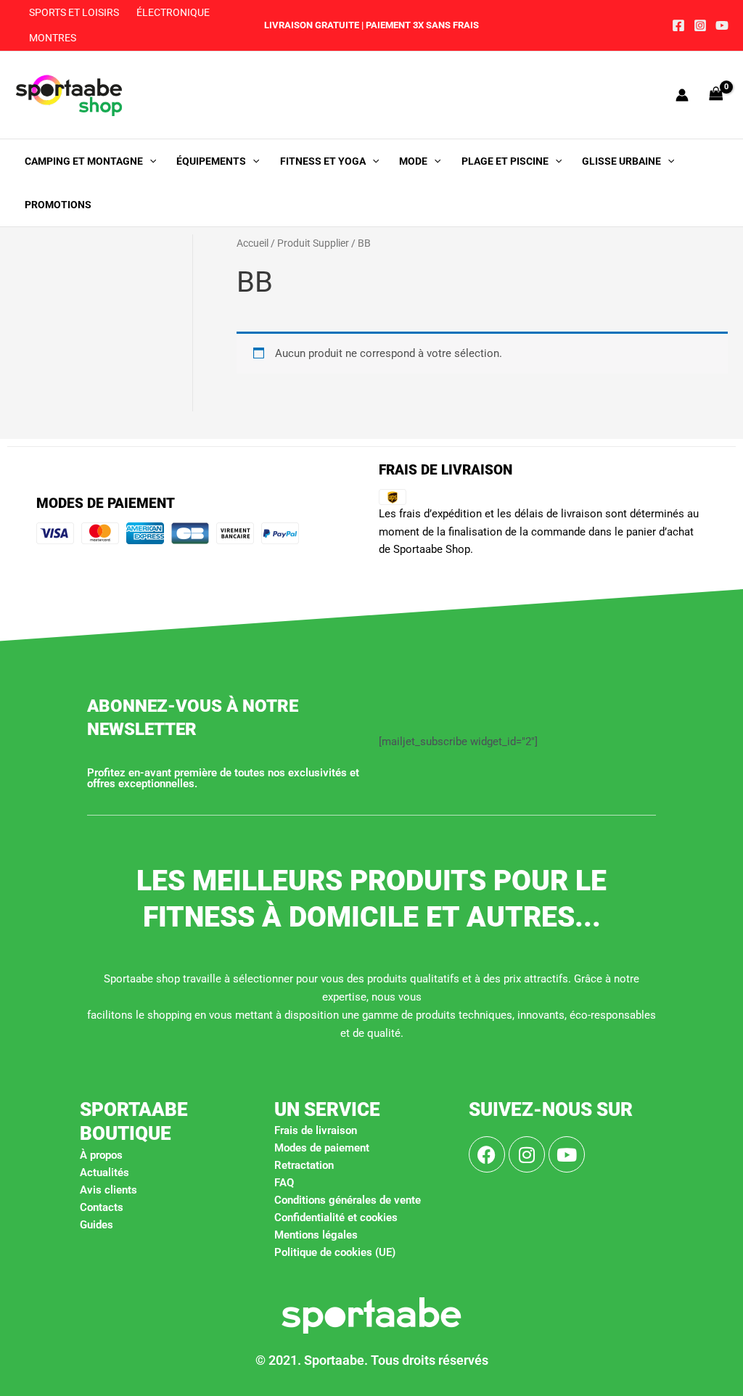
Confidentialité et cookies (336, 1217)
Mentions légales (316, 1234)
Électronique (173, 12)
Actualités (104, 1172)
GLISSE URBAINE (621, 161)
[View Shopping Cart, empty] (716, 94)
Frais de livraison (315, 1130)
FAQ (284, 1182)
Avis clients (108, 1189)
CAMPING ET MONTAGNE (84, 161)
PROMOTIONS (58, 204)
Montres (52, 38)
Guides (96, 1224)
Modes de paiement (321, 1147)
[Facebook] (678, 25)
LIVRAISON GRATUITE (311, 25)
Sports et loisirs (74, 12)
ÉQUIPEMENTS (211, 161)
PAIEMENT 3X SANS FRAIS (421, 25)
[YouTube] (721, 25)
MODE (413, 161)
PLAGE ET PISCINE (505, 161)
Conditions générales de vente (347, 1200)
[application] (149, 161)
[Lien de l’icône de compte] (682, 95)
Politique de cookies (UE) (334, 1252)
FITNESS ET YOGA (323, 161)
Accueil (252, 243)
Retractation (304, 1165)
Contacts (101, 1207)
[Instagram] (700, 25)
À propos (101, 1155)
